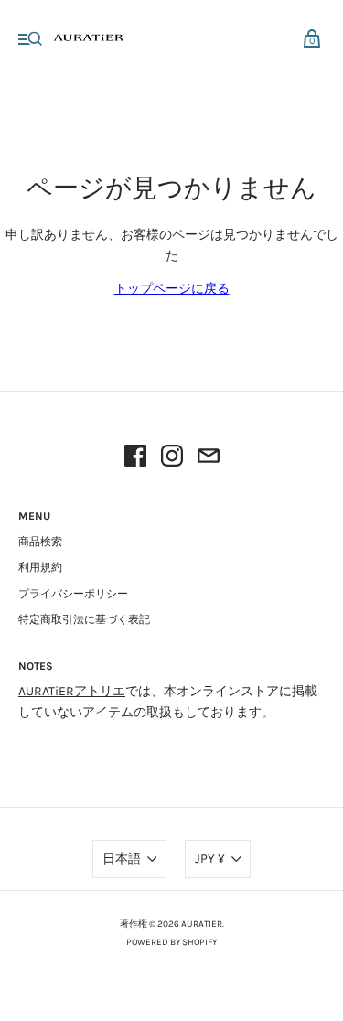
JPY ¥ (210, 858)
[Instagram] (172, 459)
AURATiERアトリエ (71, 691)
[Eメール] (209, 459)
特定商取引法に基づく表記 (84, 619)
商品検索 (40, 541)
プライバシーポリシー (73, 593)
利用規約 (40, 567)
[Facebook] (135, 459)
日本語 (121, 858)
